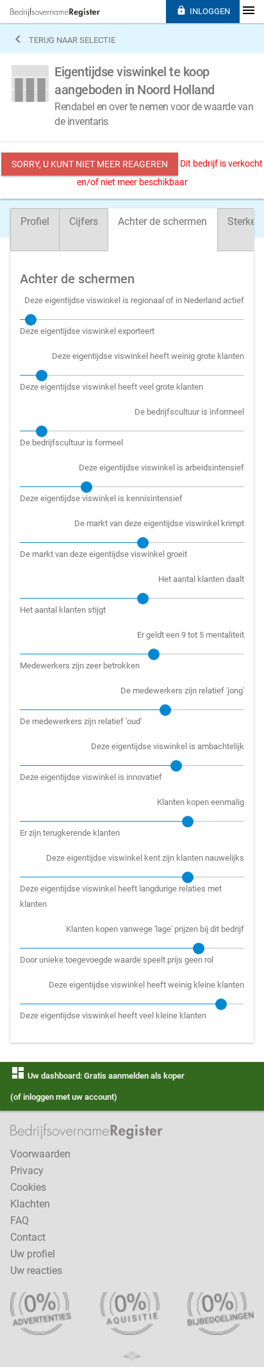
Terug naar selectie (62, 39)
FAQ (19, 1220)
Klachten (30, 1204)
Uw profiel (32, 1254)
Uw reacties (36, 1270)
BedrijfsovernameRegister (55, 12)
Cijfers (83, 221)
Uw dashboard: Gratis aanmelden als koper (97, 1076)
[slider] (31, 320)
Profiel (35, 221)
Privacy (27, 1170)
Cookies (28, 1187)
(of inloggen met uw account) (63, 1097)
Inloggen (203, 10)
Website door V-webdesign (132, 1356)
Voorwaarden (40, 1154)
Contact (27, 1237)
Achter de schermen (162, 221)
